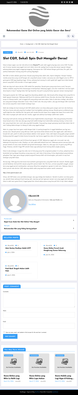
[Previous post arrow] (73, 220)
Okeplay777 (36, 65)
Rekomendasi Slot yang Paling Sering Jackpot (20, 229)
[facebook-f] (62, 2)
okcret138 (20, 52)
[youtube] (72, 2)
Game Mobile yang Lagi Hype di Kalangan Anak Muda (47, 377)
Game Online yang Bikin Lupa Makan (20, 377)
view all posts (32, 204)
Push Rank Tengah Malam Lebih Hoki (17, 269)
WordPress (37, 392)
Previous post (8, 218)
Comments (5, 292)
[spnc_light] (73, 36)
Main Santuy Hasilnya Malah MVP (18, 248)
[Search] (68, 36)
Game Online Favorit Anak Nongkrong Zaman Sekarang (55, 249)
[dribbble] (67, 2)
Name (4, 311)
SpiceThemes (55, 392)
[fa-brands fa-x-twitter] (64, 2)
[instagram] (69, 2)
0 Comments (41, 52)
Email (4, 321)
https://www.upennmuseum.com (12, 173)
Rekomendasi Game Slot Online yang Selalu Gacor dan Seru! (38, 30)
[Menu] (4, 36)
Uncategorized (7, 52)
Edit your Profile (55, 200)
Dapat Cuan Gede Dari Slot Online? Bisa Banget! (21, 222)
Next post (6, 225)
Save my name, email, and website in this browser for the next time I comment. (26, 332)
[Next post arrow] (73, 228)
